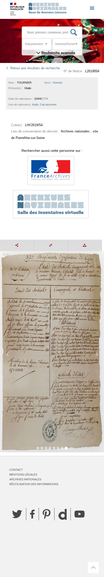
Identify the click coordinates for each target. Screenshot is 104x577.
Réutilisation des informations (33, 484)
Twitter (17, 514)
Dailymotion (62, 514)
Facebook (32, 514)
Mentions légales (23, 474)
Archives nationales (25, 479)
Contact (16, 469)
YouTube (79, 514)
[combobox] (47, 45)
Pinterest (46, 514)
